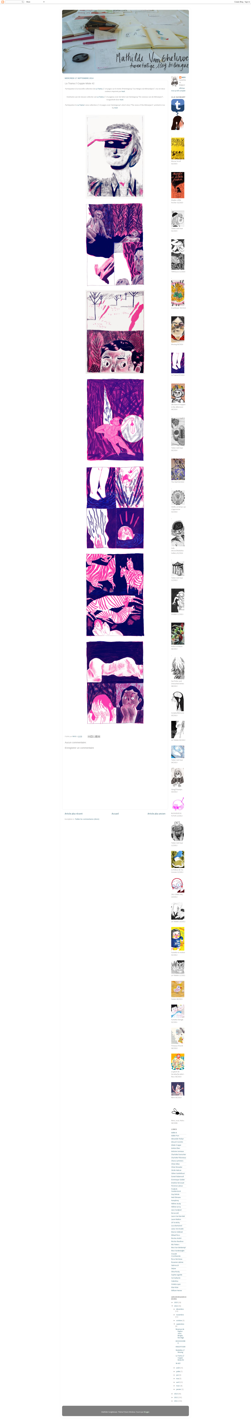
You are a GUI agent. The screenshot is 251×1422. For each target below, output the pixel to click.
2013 (176, 1394)
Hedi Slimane (176, 1197)
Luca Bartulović (176, 1226)
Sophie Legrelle (176, 1275)
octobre (179, 1321)
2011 (176, 1401)
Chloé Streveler (176, 1167)
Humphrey (175, 1200)
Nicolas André (176, 1238)
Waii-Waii (174, 1287)
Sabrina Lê (175, 1265)
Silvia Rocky (175, 1272)
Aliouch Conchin (177, 1142)
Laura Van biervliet (178, 1216)
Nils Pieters (175, 1245)
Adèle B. (174, 1133)
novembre (180, 1315)
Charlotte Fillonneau (178, 1158)
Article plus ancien (156, 814)
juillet (178, 1371)
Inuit (123, 92)
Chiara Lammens (177, 1161)
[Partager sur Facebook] (96, 736)
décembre (180, 1309)
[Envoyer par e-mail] (89, 736)
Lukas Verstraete (177, 1229)
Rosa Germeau (176, 1259)
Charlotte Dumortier (178, 1154)
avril (178, 1382)
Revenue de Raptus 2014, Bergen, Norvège (180, 1333)
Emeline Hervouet (177, 1183)
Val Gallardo (175, 1278)
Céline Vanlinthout (178, 1173)
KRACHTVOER (180, 1347)
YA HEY (178, 1363)
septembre (180, 1324)
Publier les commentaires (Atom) (87, 819)
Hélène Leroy (176, 1207)
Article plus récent (74, 814)
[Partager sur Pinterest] (99, 736)
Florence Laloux (177, 1186)
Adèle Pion (175, 1136)
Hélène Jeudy (176, 1204)
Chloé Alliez (175, 1164)
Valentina (174, 1281)
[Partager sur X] (94, 736)
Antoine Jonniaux (177, 1151)
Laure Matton (176, 1219)
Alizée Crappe (176, 1145)
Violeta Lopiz (176, 1284)
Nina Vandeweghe (177, 1251)
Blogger (146, 1412)
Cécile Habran (176, 1170)
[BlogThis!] (91, 736)
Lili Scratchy (175, 1222)
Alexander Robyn (177, 1139)
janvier (179, 1389)
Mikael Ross (175, 1235)
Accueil (115, 814)
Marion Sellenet (177, 1232)
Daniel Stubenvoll (177, 1177)
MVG (184, 77)
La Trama (99, 89)
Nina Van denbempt (178, 1248)
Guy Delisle (175, 1194)
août (178, 1368)
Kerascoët (175, 1213)
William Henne (176, 1291)
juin (177, 1375)
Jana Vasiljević (176, 1210)
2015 (176, 1302)
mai (177, 1379)
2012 (176, 1397)
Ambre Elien (175, 1148)
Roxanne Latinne (177, 1262)
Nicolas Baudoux (177, 1241)
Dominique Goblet (178, 1180)
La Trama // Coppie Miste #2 (180, 1358)
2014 (176, 1306)
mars (178, 1386)
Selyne (173, 1268)
